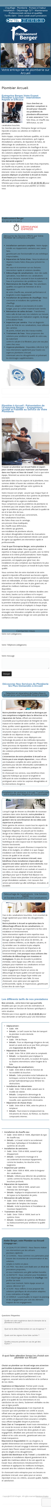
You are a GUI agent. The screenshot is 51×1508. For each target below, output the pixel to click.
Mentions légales (42, 1496)
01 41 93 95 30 (33, 20)
